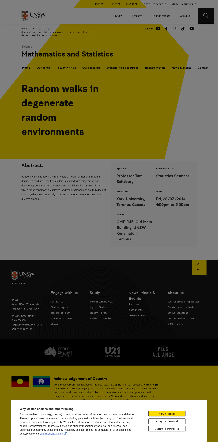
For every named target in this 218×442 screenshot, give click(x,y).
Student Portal (98, 312)
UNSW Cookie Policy (54, 433)
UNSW (24, 28)
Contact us (56, 301)
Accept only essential (167, 421)
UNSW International (101, 301)
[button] (199, 267)
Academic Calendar (100, 318)
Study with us (67, 67)
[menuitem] (118, 16)
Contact (203, 67)
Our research (91, 67)
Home (26, 67)
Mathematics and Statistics (67, 54)
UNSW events (135, 309)
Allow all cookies (167, 413)
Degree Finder (98, 307)
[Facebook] (166, 28)
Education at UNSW (61, 318)
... (41, 28)
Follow (149, 28)
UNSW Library (175, 323)
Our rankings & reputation (183, 301)
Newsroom (133, 304)
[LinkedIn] (158, 28)
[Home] (34, 16)
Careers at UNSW (60, 312)
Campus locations (178, 312)
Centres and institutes (182, 318)
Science (26, 46)
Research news (136, 315)
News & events (181, 67)
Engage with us (155, 67)
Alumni (54, 323)
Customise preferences (167, 428)
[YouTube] (191, 28)
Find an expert (59, 307)
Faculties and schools (181, 307)
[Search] (206, 16)
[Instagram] (174, 28)
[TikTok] (183, 28)
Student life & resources (122, 67)
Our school (44, 67)
